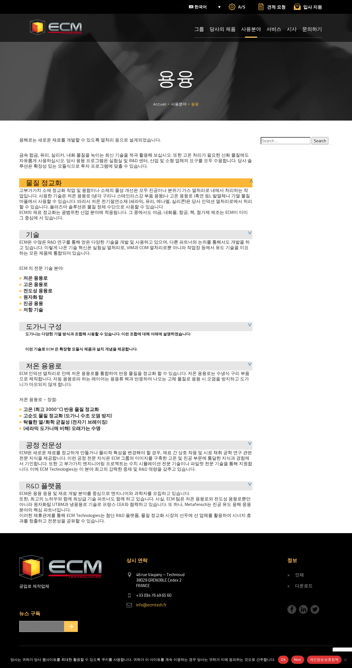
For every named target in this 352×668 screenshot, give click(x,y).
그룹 (199, 29)
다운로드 (304, 585)
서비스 (273, 29)
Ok (283, 659)
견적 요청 (276, 7)
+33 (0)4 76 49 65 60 (153, 595)
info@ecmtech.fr (151, 605)
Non (297, 659)
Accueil (159, 104)
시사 (292, 29)
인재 (299, 574)
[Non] (345, 659)
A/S (241, 7)
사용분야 (251, 29)
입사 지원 (312, 7)
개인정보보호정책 (324, 659)
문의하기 (312, 29)
